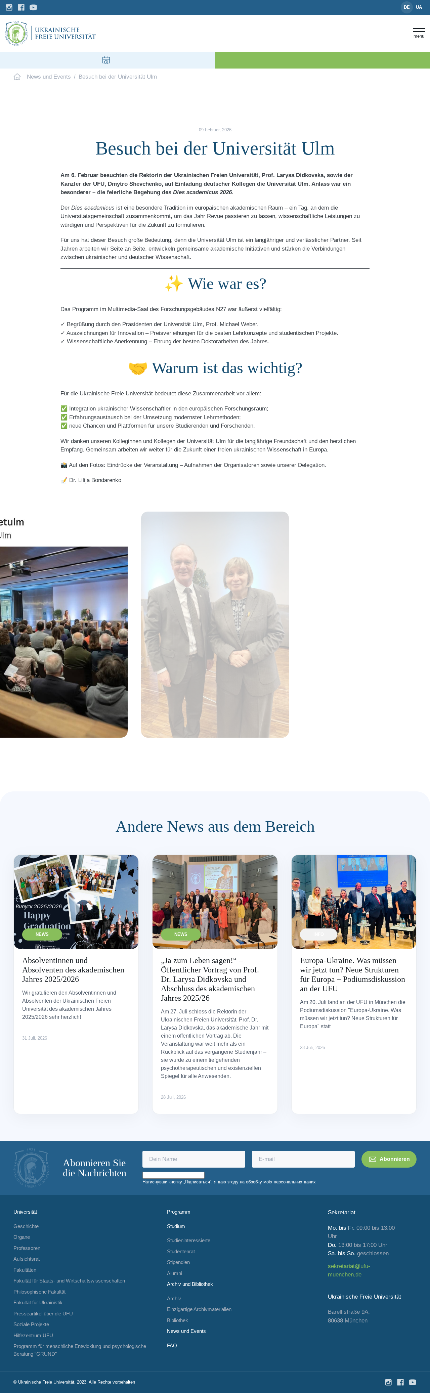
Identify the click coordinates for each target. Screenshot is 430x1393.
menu (419, 36)
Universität (25, 1212)
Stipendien (178, 1262)
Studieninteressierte (188, 1240)
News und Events (49, 77)
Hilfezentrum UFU (33, 1335)
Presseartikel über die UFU (43, 1313)
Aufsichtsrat (26, 1259)
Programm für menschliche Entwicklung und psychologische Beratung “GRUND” (79, 1350)
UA (419, 7)
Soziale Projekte (31, 1324)
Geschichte (26, 1226)
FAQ (172, 1345)
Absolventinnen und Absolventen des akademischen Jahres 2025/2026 (73, 970)
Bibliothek (177, 1320)
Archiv (174, 1298)
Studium (176, 1226)
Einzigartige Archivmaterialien (199, 1309)
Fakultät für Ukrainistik (37, 1302)
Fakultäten (24, 1270)
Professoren (26, 1248)
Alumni (174, 1273)
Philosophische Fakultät (39, 1292)
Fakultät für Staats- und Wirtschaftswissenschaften (69, 1280)
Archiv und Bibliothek (190, 1284)
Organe (21, 1237)
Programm (178, 1212)
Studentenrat (181, 1251)
